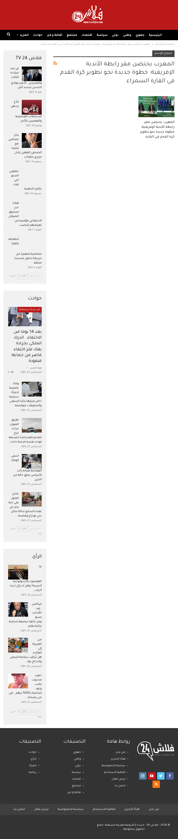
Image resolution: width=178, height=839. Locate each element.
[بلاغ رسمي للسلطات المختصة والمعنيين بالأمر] (32, 107)
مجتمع (72, 35)
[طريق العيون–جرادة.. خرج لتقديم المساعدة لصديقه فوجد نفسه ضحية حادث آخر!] (32, 425)
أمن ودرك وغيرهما (29, 309)
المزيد (24, 35)
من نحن (120, 752)
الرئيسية (155, 35)
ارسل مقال (118, 779)
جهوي (140, 35)
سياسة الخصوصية (113, 765)
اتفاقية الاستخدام (114, 772)
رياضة (32, 772)
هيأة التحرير (118, 759)
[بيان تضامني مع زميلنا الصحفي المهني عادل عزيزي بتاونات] (32, 140)
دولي (115, 35)
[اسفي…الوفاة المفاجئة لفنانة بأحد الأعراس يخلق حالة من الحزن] (32, 461)
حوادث (37, 35)
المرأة (32, 765)
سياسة (102, 35)
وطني (127, 35)
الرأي (33, 759)
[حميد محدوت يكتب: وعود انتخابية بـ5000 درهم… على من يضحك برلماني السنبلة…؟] (18, 681)
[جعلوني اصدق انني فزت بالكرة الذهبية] (32, 176)
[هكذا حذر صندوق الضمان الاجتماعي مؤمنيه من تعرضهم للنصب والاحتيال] (32, 208)
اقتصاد (87, 35)
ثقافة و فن (54, 35)
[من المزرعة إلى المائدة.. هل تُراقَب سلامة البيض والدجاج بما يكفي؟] (18, 645)
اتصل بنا (120, 785)
